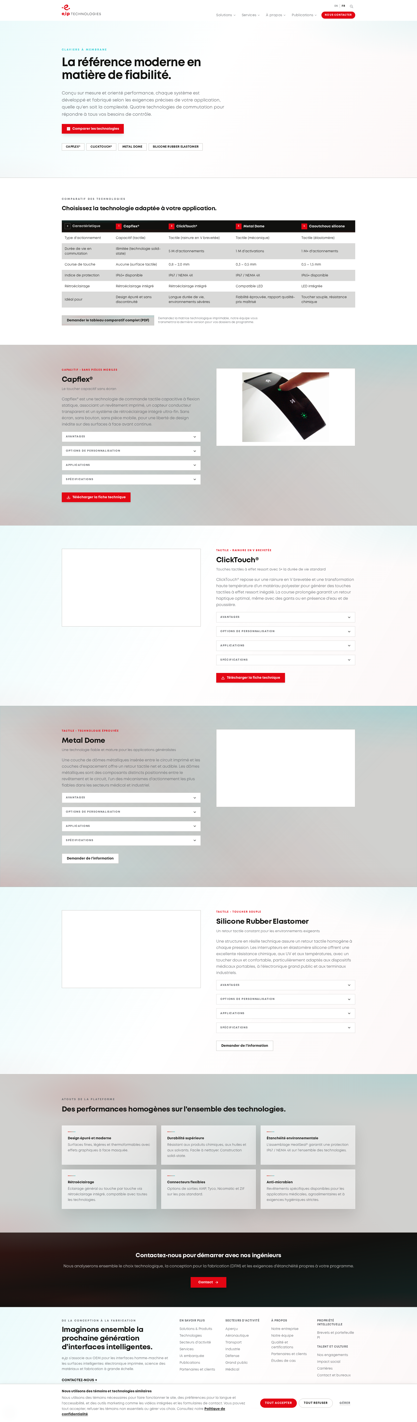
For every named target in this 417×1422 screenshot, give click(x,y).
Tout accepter (278, 1403)
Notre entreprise (285, 1329)
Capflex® (73, 146)
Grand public (236, 1362)
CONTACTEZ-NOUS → (79, 1380)
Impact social (328, 1361)
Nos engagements (332, 1355)
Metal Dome (132, 146)
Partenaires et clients (197, 1369)
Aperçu (231, 1329)
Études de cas (283, 1360)
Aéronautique (237, 1335)
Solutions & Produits (196, 1329)
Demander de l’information (90, 858)
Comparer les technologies (95, 128)
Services (249, 15)
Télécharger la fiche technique (99, 497)
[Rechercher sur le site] (351, 6)
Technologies (191, 1335)
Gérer (345, 1403)
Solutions (224, 15)
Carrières (325, 1368)
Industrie (232, 1349)
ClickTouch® (101, 146)
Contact (205, 1282)
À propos (274, 15)
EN (336, 6)
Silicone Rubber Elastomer (176, 146)
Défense (232, 1356)
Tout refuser (316, 1403)
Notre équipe (282, 1335)
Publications (302, 15)
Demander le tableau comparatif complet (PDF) (108, 320)
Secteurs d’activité (195, 1342)
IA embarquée (192, 1356)
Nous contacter (338, 15)
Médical (232, 1369)
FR (343, 6)
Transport (233, 1342)
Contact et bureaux (334, 1375)
